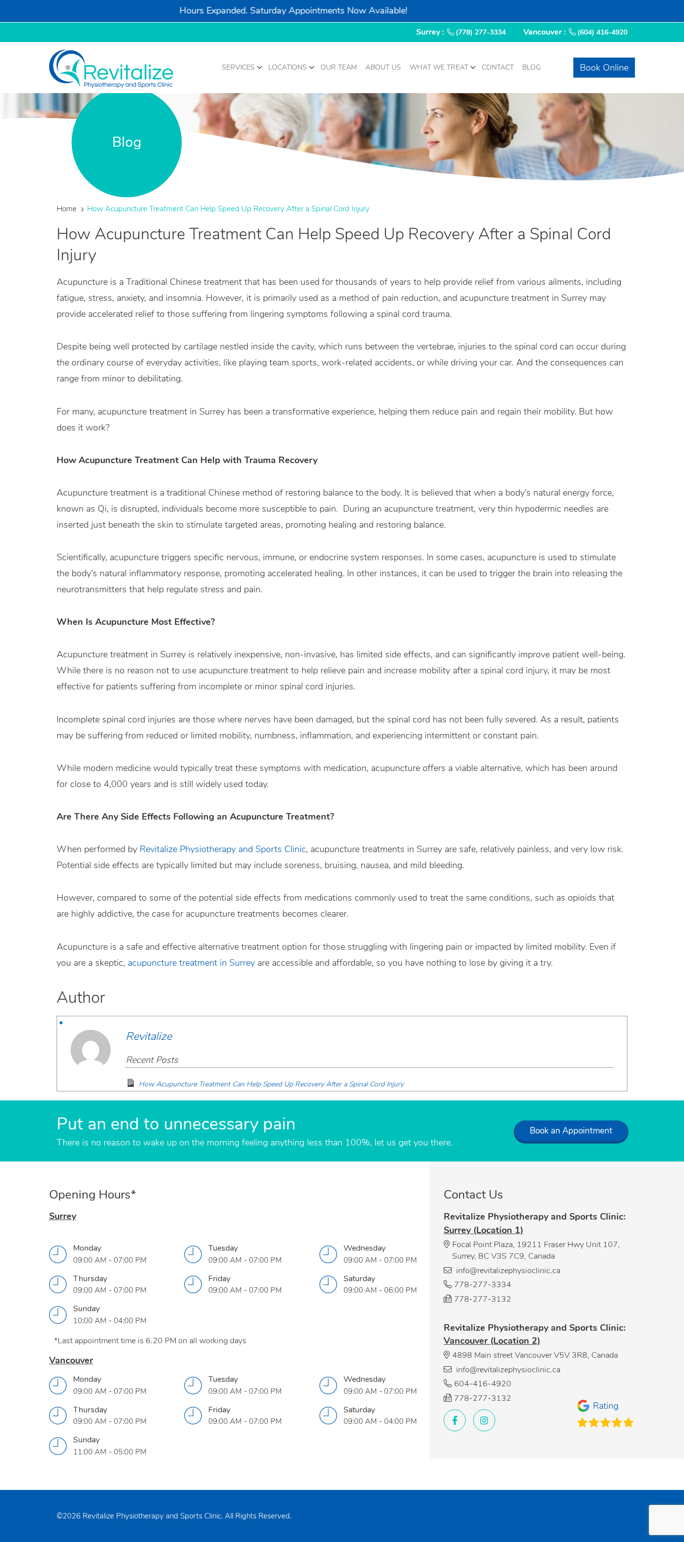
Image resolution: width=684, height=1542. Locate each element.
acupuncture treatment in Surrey (191, 963)
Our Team (338, 67)
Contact (498, 67)
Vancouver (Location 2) (492, 1341)
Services (238, 67)
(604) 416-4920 (602, 32)
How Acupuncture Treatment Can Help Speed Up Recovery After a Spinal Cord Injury (271, 1084)
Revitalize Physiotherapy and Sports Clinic (223, 849)
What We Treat (439, 67)
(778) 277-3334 (481, 32)
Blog (531, 67)
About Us (383, 67)
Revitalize (149, 1036)
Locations (287, 67)
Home (67, 209)
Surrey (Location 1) (483, 1230)
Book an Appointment (571, 1130)
